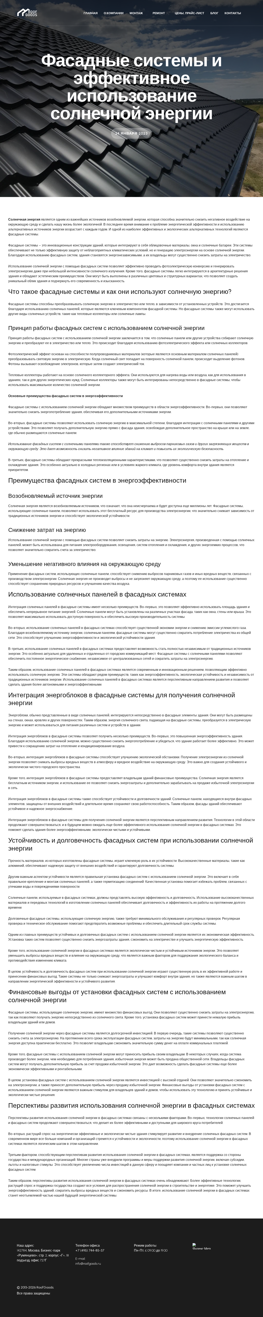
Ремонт (159, 13)
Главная (91, 13)
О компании (113, 13)
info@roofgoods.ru (88, 1263)
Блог (214, 13)
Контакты (233, 13)
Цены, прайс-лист (189, 13)
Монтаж (136, 13)
